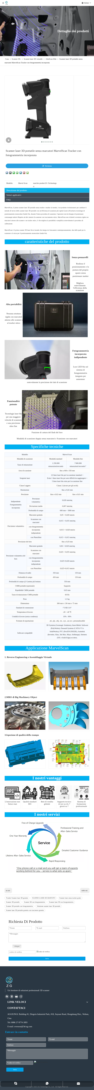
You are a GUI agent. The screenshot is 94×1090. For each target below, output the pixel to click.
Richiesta (48, 166)
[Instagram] (21, 996)
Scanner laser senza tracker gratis (70, 898)
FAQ (8, 200)
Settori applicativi (13, 195)
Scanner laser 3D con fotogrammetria (61, 902)
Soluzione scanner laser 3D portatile (48, 906)
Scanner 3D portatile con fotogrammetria (19, 906)
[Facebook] (7, 996)
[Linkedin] (12, 996)
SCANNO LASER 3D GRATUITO (43, 898)
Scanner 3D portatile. (13, 902)
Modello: (9, 183)
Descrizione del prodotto (16, 190)
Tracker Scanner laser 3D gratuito (17, 898)
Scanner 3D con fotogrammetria (34, 902)
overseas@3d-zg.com (23, 1026)
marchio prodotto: (39, 184)
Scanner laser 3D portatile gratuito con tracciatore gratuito (25, 910)
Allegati (16, 946)
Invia (47, 958)
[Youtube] (16, 996)
